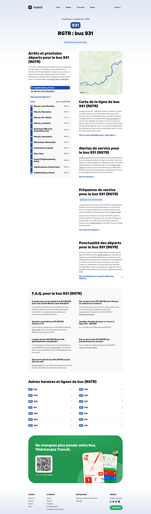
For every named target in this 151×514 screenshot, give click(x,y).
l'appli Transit (116, 212)
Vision (58, 7)
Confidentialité (52, 506)
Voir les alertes (86, 177)
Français (117, 7)
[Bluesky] (113, 501)
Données (79, 501)
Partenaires (81, 7)
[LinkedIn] (119, 501)
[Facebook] (116, 501)
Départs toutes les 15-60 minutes (77, 42)
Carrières (50, 504)
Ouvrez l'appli (112, 119)
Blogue (92, 7)
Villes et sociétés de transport (87, 498)
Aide (30, 506)
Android (49, 475)
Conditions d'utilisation (55, 509)
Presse (30, 504)
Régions (68, 7)
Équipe (49, 501)
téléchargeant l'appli (86, 314)
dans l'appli (36, 330)
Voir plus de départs (39, 97)
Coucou (31, 494)
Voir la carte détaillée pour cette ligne (97, 135)
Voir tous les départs (88, 230)
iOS (45, 475)
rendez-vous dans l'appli (88, 347)
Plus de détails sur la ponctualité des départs (96, 277)
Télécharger (116, 508)
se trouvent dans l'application (58, 79)
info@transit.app (116, 498)
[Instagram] (110, 501)
